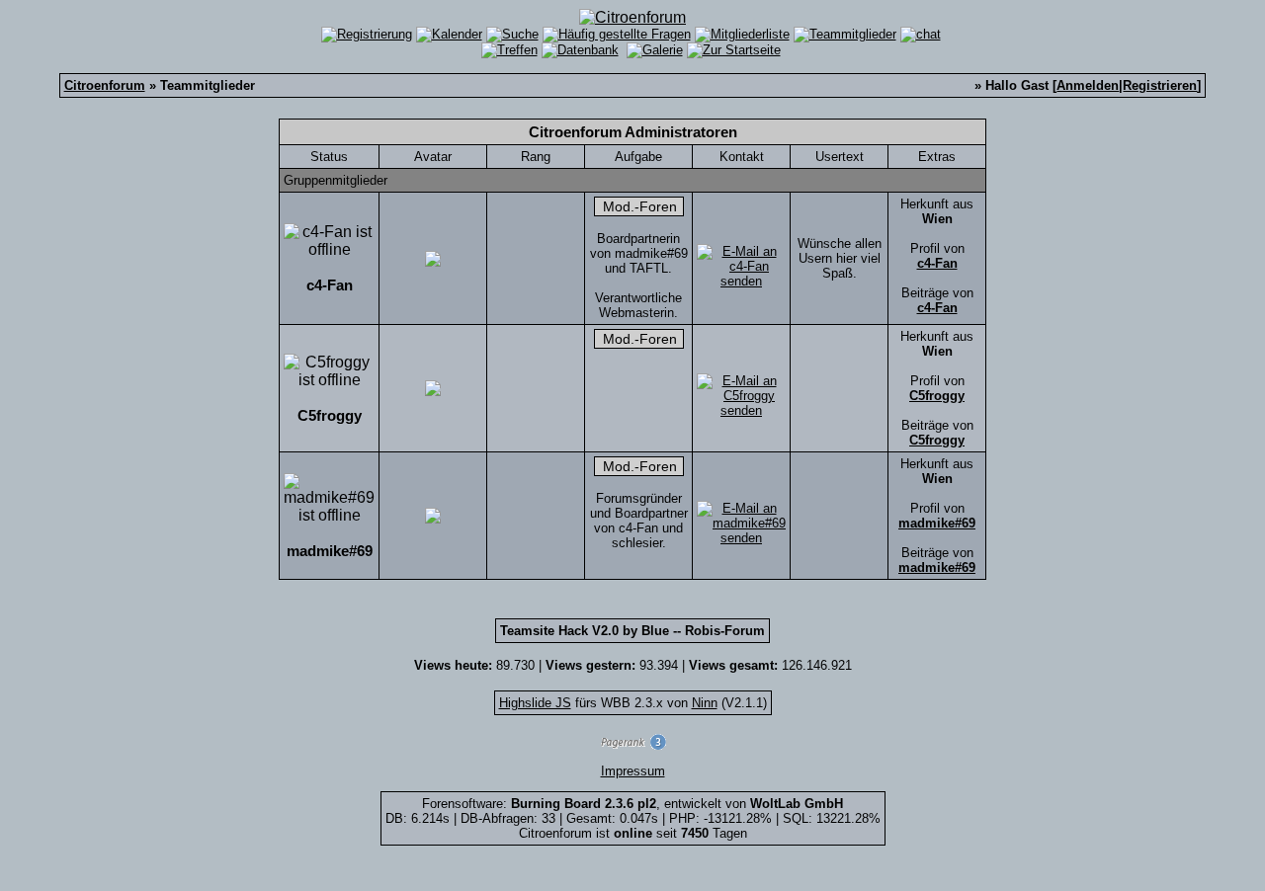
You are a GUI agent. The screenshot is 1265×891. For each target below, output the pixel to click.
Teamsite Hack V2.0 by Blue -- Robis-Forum (632, 630)
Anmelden (1087, 85)
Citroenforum (104, 85)
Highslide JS (535, 702)
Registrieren (1160, 85)
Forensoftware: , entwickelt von (632, 803)
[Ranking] (632, 745)
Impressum (633, 771)
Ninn (704, 702)
